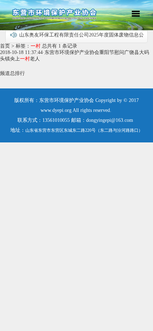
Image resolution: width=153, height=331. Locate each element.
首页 (5, 46)
